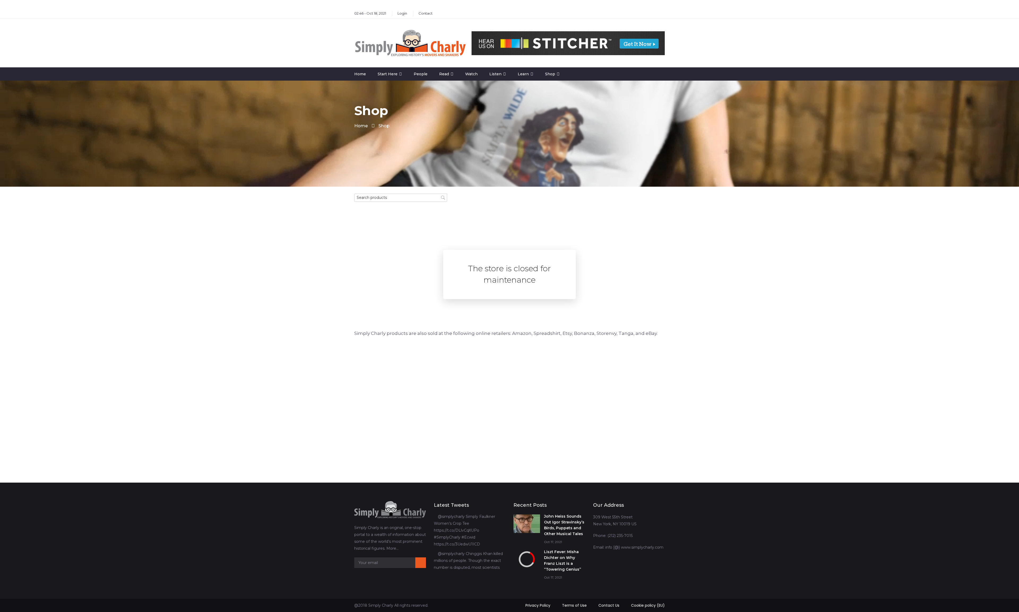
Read (444, 74)
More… (392, 548)
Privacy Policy (537, 605)
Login (402, 13)
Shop (550, 74)
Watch (471, 74)
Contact (425, 13)
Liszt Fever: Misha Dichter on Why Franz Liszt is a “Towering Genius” (562, 560)
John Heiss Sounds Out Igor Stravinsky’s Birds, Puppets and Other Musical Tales (564, 525)
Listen (495, 74)
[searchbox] (400, 198)
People (421, 74)
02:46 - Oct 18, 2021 (370, 13)
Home (360, 74)
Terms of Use (574, 605)
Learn (523, 74)
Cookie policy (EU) (648, 605)
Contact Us (608, 605)
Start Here (388, 74)
